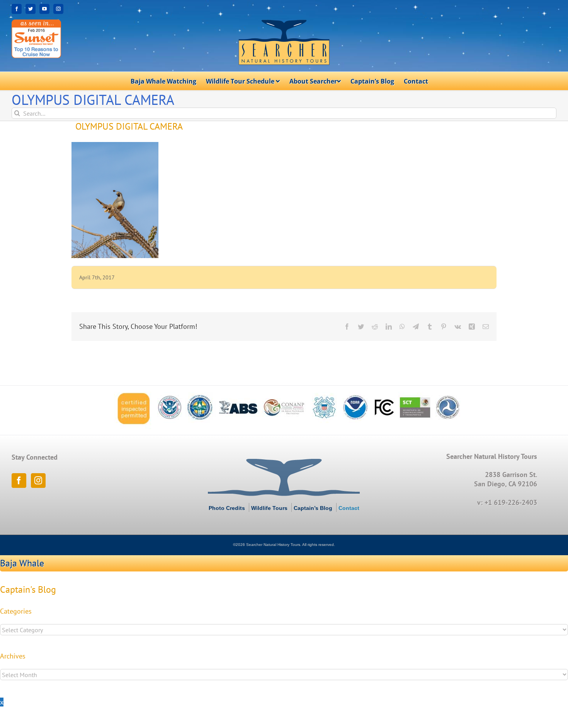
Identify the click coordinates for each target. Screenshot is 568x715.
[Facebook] (19, 480)
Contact (348, 508)
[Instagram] (38, 480)
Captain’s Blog (313, 508)
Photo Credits (227, 508)
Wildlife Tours (269, 508)
